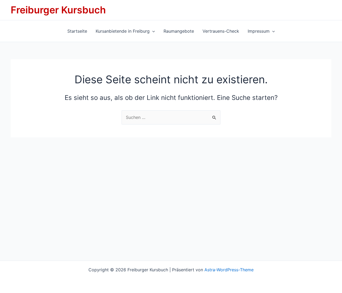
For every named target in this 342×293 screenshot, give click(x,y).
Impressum (259, 31)
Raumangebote (179, 31)
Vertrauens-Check (221, 31)
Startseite (77, 31)
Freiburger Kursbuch (58, 10)
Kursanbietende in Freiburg (123, 31)
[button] (152, 31)
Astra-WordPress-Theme (229, 269)
